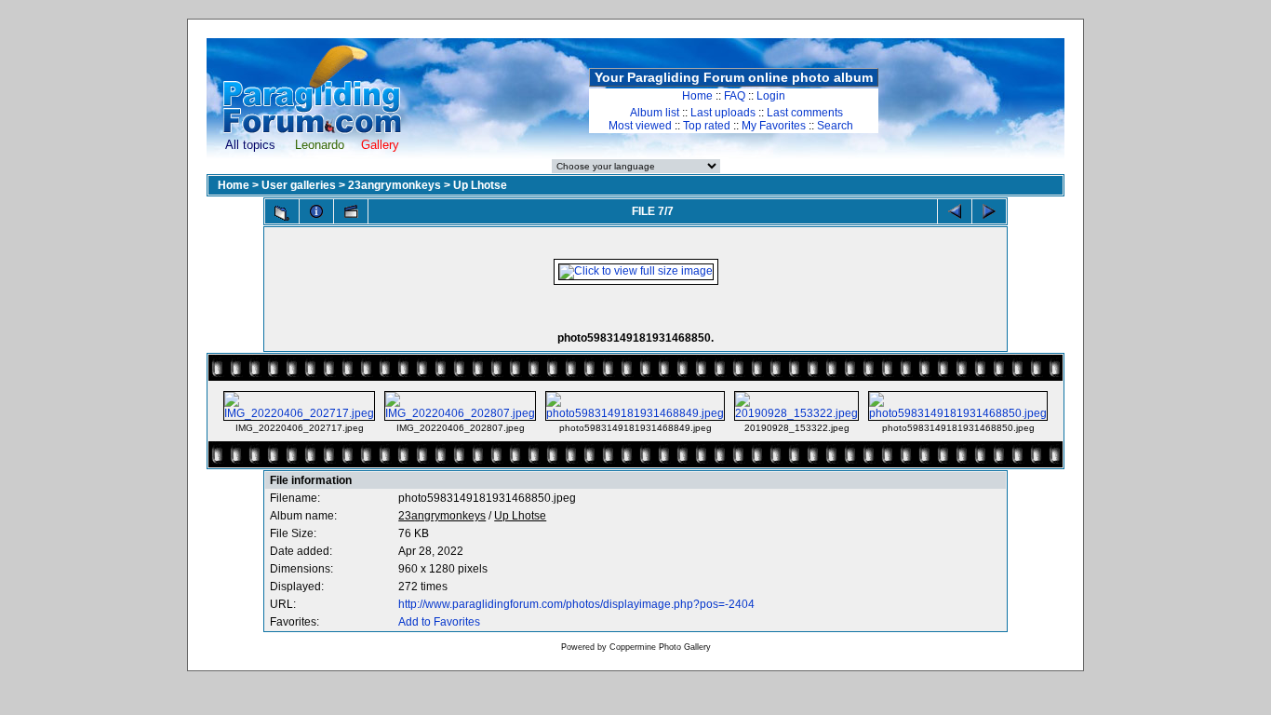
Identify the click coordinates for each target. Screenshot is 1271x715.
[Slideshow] (351, 211)
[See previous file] (954, 211)
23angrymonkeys (394, 185)
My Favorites (774, 125)
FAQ (734, 95)
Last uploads (723, 112)
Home (697, 95)
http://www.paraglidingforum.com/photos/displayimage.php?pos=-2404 (576, 604)
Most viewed (640, 125)
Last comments (805, 112)
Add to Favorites (439, 621)
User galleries (298, 185)
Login (770, 95)
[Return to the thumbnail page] (282, 213)
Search (835, 125)
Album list (654, 112)
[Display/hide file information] (316, 211)
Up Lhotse (480, 185)
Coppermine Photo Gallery (660, 647)
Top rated (706, 125)
